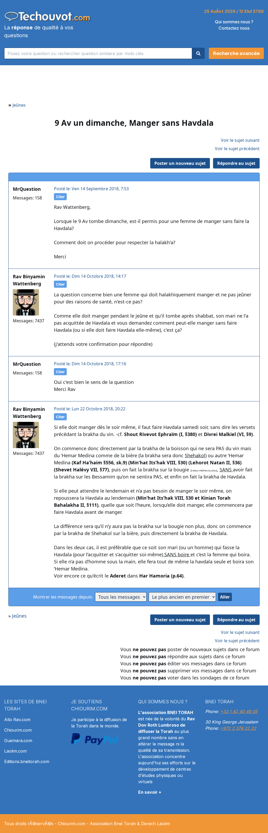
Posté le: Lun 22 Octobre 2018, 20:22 (89, 409)
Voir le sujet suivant (240, 140)
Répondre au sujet (236, 163)
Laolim (163, 823)
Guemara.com (18, 740)
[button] (236, 53)
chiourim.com (89, 708)
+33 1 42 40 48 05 (238, 711)
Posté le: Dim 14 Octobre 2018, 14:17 (90, 276)
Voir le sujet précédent (237, 148)
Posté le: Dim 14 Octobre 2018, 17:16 (90, 364)
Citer (60, 196)
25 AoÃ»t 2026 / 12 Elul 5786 (234, 11)
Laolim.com (15, 751)
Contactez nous (234, 28)
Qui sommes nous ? (234, 21)
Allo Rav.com (17, 719)
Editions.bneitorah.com (26, 761)
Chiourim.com (18, 730)
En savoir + (149, 792)
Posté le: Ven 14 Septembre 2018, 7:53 (91, 189)
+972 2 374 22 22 (238, 728)
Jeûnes (19, 105)
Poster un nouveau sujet (180, 163)
